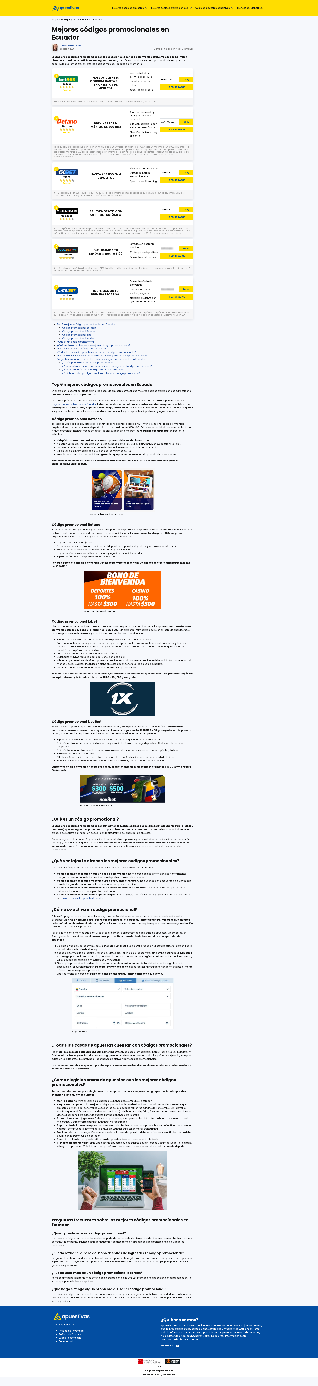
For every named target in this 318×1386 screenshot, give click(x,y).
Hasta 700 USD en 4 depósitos (106, 176)
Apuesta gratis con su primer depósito (105, 213)
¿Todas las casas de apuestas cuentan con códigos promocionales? (97, 352)
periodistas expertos (185, 1339)
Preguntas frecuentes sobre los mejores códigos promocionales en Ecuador (101, 359)
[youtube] (177, 1345)
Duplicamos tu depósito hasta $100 (106, 251)
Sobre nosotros (67, 1341)
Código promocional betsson (79, 327)
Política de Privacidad (71, 1330)
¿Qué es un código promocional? (76, 341)
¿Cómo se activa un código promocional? (81, 348)
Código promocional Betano (78, 331)
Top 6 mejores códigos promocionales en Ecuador (86, 324)
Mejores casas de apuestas (128, 8)
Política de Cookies (70, 1334)
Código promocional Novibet (78, 338)
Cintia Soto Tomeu (71, 45)
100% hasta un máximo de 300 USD (106, 125)
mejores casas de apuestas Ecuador (82, 898)
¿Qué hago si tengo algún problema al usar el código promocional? (101, 373)
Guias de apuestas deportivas (212, 8)
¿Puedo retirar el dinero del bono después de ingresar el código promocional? (107, 366)
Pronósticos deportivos (250, 8)
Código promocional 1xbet (77, 334)
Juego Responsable (70, 1337)
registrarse (177, 87)
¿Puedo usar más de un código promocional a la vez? (93, 369)
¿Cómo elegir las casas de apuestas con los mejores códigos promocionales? (102, 355)
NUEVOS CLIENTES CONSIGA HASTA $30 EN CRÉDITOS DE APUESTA (105, 83)
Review (67, 90)
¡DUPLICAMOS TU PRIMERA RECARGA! (105, 292)
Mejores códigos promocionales (169, 8)
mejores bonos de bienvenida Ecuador (74, 404)
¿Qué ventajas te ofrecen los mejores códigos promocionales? (93, 345)
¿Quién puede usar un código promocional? (87, 362)
